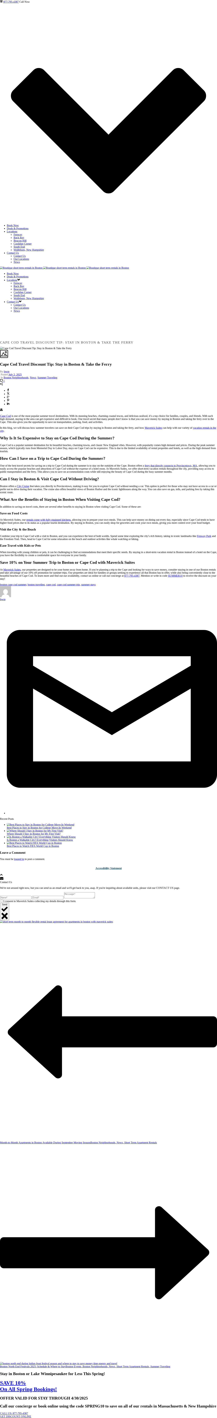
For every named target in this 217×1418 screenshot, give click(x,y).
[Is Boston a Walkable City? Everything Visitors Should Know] (41, 836)
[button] (108, 384)
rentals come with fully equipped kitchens (48, 519)
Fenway (18, 234)
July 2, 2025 (15, 374)
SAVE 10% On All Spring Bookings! (28, 1386)
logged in (19, 859)
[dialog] (108, 900)
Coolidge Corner (23, 243)
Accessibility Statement (108, 868)
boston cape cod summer (13, 584)
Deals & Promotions (17, 228)
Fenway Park (204, 536)
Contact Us (13, 252)
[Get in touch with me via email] (112, 813)
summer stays (88, 584)
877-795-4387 (11, 1)
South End (19, 246)
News (17, 262)
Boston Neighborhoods (16, 377)
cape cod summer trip (68, 584)
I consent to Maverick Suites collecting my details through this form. (39, 901)
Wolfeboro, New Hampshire (29, 249)
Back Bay (19, 237)
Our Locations (21, 259)
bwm (6, 371)
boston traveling (36, 584)
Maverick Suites (153, 427)
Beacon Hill (20, 240)
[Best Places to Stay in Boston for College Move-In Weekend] (40, 824)
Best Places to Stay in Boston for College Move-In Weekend (39, 827)
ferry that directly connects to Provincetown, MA (171, 465)
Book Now (13, 225)
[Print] (1, 410)
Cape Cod (5, 415)
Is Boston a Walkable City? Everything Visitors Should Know (40, 839)
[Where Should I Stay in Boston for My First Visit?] (35, 830)
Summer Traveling (47, 377)
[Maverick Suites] (64, 267)
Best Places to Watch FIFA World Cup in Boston (33, 846)
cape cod (51, 584)
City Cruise (23, 486)
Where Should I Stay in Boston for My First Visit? (34, 833)
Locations (12, 231)
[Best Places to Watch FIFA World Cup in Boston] (34, 843)
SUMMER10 (175, 575)
